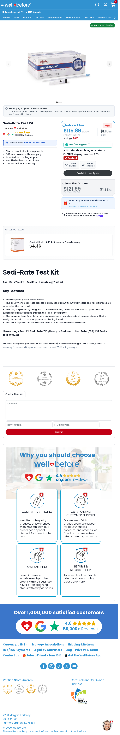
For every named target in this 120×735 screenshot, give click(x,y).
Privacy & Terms (86, 650)
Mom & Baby (73, 17)
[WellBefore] (18, 5)
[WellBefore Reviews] (4, 134)
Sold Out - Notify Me (88, 173)
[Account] (105, 4)
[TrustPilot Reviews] (13, 134)
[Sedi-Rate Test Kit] (59, 63)
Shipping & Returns (80, 644)
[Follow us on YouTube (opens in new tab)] (74, 666)
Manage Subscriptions (48, 644)
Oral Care (89, 17)
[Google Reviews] (8, 134)
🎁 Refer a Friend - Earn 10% (42, 655)
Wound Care (105, 17)
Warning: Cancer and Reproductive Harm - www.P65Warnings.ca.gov (40, 347)
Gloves (27, 17)
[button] (3, 4)
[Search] (97, 4)
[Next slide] (109, 64)
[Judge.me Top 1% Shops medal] (73, 379)
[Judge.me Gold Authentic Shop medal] (16, 379)
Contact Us (11, 655)
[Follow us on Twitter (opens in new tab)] (66, 666)
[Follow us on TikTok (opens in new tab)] (59, 666)
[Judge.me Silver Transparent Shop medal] (44, 379)
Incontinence (55, 17)
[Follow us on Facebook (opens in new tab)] (43, 666)
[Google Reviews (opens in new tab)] (40, 626)
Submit (59, 431)
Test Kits (39, 17)
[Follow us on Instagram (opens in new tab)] (51, 666)
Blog (69, 650)
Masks (6, 17)
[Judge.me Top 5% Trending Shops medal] (101, 379)
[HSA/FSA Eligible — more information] (89, 144)
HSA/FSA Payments (16, 650)
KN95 (16, 17)
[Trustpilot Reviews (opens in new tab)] (54, 626)
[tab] (57, 102)
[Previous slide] (8, 64)
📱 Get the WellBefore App (83, 655)
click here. (79, 581)
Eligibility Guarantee (48, 650)
